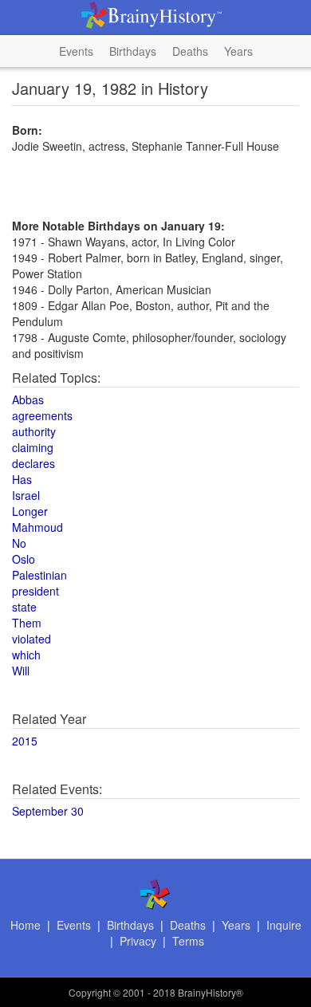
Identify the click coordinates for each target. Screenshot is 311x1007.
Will (21, 671)
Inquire (283, 925)
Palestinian (39, 575)
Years (238, 51)
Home (25, 925)
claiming (32, 447)
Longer (30, 511)
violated (31, 639)
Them (26, 623)
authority (34, 431)
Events (76, 51)
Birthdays (132, 51)
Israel (26, 495)
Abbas (28, 399)
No (19, 543)
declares (33, 463)
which (26, 655)
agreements (42, 415)
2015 (24, 741)
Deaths (190, 51)
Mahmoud (37, 527)
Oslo (23, 559)
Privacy (138, 941)
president (35, 591)
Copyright (90, 992)
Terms (188, 941)
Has (22, 479)
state (24, 607)
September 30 (48, 811)
